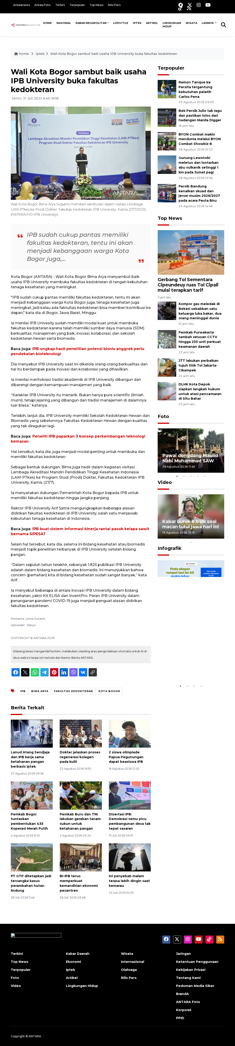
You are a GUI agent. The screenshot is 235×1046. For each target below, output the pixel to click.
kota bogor (109, 691)
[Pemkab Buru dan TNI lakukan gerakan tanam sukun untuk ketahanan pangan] (81, 795)
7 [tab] (204, 536)
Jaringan (183, 954)
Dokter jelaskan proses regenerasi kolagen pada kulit (80, 757)
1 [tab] (177, 476)
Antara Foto (42, 5)
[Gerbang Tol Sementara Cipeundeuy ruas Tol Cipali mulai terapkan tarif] (191, 252)
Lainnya (208, 23)
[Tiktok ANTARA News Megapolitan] (180, 8)
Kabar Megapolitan (91, 23)
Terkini (60, 5)
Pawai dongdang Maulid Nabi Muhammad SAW (190, 458)
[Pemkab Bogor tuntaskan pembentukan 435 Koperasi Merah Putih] (32, 795)
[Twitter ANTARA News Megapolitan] (189, 5)
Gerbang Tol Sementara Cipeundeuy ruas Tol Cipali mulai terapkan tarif (188, 285)
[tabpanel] (191, 450)
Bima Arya (39, 691)
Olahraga (129, 970)
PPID (180, 1018)
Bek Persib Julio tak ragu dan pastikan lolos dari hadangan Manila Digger (200, 115)
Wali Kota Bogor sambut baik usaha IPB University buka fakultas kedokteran (113, 54)
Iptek (137, 23)
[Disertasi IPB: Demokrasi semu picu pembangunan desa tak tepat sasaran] (130, 795)
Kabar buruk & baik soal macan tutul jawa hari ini (190, 524)
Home (47, 23)
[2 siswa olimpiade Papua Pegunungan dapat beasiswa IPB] (130, 733)
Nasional (63, 23)
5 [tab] (204, 476)
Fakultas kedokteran (73, 691)
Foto (163, 416)
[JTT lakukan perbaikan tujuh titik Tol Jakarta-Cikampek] (167, 367)
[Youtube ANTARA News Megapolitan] (208, 5)
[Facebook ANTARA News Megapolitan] (180, 5)
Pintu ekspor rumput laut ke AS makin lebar (188, 667)
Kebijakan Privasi (190, 970)
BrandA (182, 994)
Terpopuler (77, 5)
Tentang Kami (188, 978)
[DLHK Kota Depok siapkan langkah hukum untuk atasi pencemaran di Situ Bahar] (167, 391)
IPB (23, 691)
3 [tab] (191, 476)
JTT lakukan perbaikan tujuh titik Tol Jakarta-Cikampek (198, 365)
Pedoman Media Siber (195, 986)
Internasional (132, 962)
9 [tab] (218, 536)
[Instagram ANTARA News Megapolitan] (199, 5)
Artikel (152, 23)
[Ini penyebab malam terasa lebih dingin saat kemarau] (130, 857)
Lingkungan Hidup (171, 24)
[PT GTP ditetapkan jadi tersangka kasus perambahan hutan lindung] (32, 857)
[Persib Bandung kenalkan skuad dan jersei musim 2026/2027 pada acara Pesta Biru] (167, 193)
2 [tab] (184, 476)
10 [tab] (191, 542)
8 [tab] (211, 536)
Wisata (191, 23)
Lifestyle (120, 23)
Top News (96, 5)
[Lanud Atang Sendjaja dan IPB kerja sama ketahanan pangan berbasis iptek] (32, 733)
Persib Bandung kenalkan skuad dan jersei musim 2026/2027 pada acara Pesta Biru (199, 193)
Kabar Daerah (78, 954)
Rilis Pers (114, 5)
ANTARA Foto (188, 1002)
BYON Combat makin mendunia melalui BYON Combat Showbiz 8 (200, 139)
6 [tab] (198, 536)
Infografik (170, 548)
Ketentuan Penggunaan (197, 962)
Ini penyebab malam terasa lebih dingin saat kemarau (129, 881)
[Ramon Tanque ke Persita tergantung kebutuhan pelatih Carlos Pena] (167, 89)
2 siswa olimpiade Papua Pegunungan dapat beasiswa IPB (126, 757)
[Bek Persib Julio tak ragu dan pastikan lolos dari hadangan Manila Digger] (167, 117)
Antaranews (21, 5)
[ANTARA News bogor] (26, 24)
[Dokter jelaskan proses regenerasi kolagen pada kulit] (81, 733)
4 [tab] (198, 476)
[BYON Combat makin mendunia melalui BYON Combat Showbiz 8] (167, 141)
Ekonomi (73, 962)
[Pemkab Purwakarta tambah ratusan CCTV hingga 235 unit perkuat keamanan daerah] (167, 339)
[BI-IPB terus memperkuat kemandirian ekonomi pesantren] (81, 857)
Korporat (183, 1010)
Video (165, 482)
